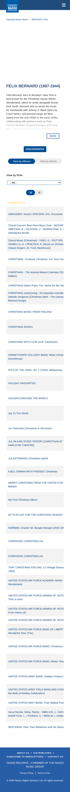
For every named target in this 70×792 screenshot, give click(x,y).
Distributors (42, 753)
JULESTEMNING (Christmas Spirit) (28, 458)
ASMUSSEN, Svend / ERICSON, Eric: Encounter (35, 214)
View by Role (14, 175)
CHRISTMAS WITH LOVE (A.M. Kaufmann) (33, 341)
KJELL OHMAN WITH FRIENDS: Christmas (32, 471)
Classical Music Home (17, 19)
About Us (23, 753)
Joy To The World (18, 413)
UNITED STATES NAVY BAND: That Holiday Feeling (37, 702)
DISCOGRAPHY (35, 149)
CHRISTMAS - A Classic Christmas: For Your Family (37, 259)
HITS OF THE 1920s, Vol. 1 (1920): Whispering (35, 370)
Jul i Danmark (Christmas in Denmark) (30, 428)
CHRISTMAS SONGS (20, 326)
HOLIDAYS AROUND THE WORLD (28, 398)
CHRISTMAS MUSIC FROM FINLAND (30, 311)
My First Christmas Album (22, 499)
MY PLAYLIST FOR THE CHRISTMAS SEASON (35, 514)
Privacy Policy (27, 773)
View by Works (48, 161)
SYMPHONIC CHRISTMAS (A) (25, 541)
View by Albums (22, 161)
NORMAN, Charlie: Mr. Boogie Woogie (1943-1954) (37, 527)
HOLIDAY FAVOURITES (21, 383)
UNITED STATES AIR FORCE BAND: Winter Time (36, 661)
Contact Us (55, 756)
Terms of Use (44, 773)
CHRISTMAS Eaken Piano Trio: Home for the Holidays (39, 285)
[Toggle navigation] (63, 5)
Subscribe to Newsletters (25, 756)
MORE (53, 136)
